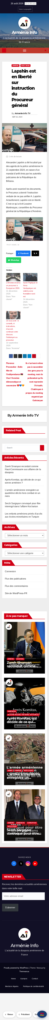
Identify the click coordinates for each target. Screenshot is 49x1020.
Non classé (28, 770)
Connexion (10, 571)
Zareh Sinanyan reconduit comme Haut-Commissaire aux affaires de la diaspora (23, 469)
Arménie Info (24, 32)
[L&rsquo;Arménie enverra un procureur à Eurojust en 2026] (13, 277)
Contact (35, 979)
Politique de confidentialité (33, 986)
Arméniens (12, 711)
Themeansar (24, 971)
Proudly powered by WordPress (16, 968)
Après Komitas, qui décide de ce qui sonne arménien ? (22, 721)
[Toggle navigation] (25, 50)
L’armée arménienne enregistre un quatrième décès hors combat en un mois (22, 493)
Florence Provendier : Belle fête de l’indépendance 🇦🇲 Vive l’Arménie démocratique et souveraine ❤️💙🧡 (15, 374)
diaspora (20, 659)
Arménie (15, 65)
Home (13, 979)
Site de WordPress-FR (16, 593)
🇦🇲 (42, 1014)
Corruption (31, 823)
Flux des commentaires (16, 586)
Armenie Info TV (22, 113)
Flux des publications (15, 579)
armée (10, 770)
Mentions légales (12, 986)
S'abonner (10, 907)
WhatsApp (15, 260)
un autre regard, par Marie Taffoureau (23, 714)
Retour (10, 1014)
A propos (23, 979)
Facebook (24, 253)
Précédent (25, 1014)
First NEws (25, 65)
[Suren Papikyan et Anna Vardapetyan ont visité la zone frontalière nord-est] (30, 277)
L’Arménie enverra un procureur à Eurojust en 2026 (13, 285)
